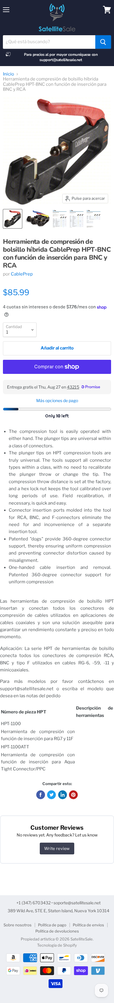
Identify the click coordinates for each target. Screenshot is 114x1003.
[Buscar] (103, 42)
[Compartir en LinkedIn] (62, 794)
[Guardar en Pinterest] (73, 794)
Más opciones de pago (57, 400)
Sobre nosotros (18, 925)
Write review (57, 848)
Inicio (8, 74)
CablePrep (22, 274)
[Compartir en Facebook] (40, 794)
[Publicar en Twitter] (51, 794)
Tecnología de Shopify (57, 945)
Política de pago (52, 925)
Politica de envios (88, 925)
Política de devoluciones (57, 931)
